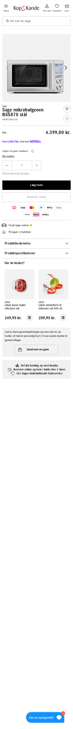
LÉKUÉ (7, 301)
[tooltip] (67, 118)
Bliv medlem (8, 156)
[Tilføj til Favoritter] (67, 109)
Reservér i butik (36, 197)
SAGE (4, 106)
